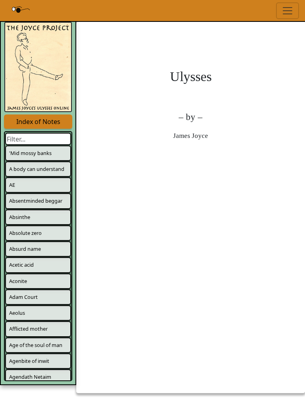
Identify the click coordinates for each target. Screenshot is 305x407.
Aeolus (17, 312)
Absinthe (19, 217)
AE (12, 184)
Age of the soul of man (35, 345)
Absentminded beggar (35, 200)
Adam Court (23, 296)
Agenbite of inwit (29, 360)
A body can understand (36, 168)
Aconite (18, 281)
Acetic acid (21, 264)
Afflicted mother (28, 328)
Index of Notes (38, 121)
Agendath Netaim (30, 376)
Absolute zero (25, 232)
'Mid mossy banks (30, 153)
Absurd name (25, 248)
